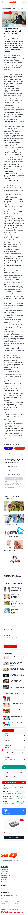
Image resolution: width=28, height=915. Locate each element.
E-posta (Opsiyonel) (8, 629)
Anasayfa (4, 8)
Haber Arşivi (4, 881)
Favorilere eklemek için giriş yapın (15, 454)
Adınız (6, 624)
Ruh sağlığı (4, 873)
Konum (23, 785)
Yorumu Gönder (11, 646)
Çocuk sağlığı (4, 871)
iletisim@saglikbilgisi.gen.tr (10, 895)
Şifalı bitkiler (4, 879)
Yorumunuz (7, 635)
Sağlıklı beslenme (5, 875)
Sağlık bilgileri (11, 8)
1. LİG (20, 730)
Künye (2, 888)
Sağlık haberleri (5, 877)
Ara (18, 785)
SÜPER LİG (8, 730)
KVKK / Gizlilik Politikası (15, 481)
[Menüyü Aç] (2, 2)
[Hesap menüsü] (25, 2)
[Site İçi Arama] (23, 2)
